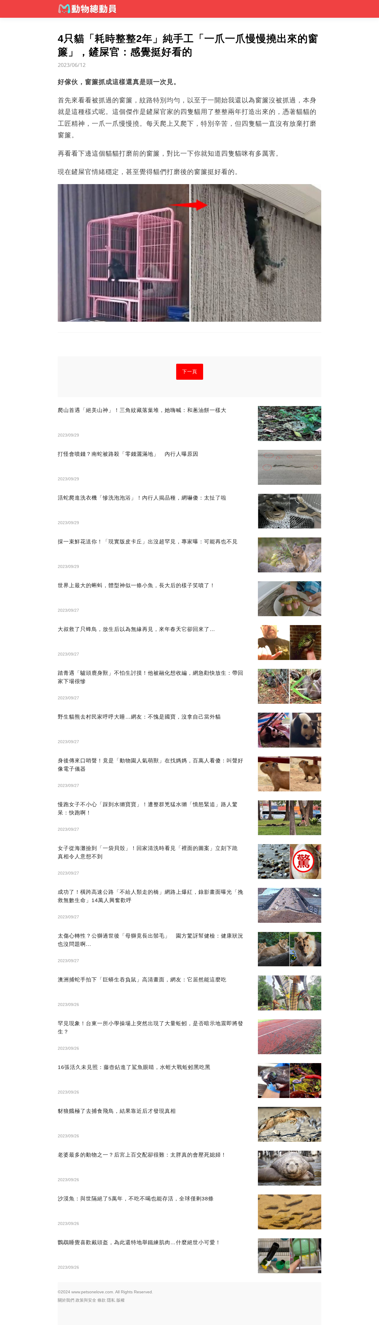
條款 (101, 1300)
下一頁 (189, 371)
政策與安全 (86, 1300)
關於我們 (66, 1300)
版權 (120, 1300)
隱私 (111, 1300)
